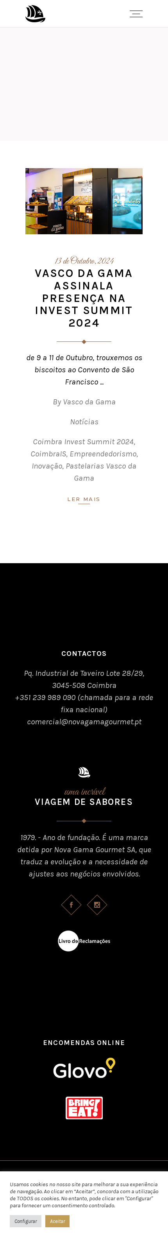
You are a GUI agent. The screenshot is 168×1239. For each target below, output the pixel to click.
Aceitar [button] (57, 1221)
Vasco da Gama (89, 401)
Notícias (84, 421)
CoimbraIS (48, 453)
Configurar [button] (25, 1221)
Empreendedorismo (103, 453)
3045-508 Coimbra (84, 685)
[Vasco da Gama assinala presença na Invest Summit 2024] (84, 201)
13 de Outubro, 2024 (84, 262)
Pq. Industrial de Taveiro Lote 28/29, (84, 673)
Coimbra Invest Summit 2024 (83, 441)
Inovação (47, 465)
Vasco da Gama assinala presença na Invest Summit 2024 (84, 298)
